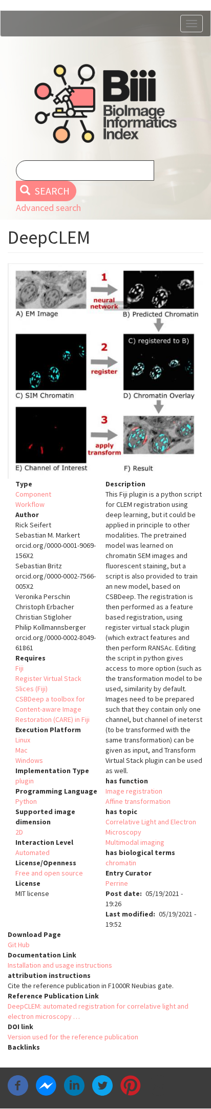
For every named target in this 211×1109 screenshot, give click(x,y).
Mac (21, 750)
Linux (22, 739)
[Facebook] (18, 1085)
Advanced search (48, 208)
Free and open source (49, 873)
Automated (32, 852)
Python (26, 801)
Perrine (117, 883)
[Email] (159, 1085)
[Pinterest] (130, 1085)
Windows (29, 760)
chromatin (121, 862)
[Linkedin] (74, 1085)
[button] (105, 371)
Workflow (30, 504)
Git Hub (19, 944)
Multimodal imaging (135, 842)
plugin (24, 780)
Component (33, 494)
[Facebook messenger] (46, 1085)
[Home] (105, 103)
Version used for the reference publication (73, 1036)
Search (51, 191)
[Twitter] (102, 1085)
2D (19, 832)
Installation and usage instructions (60, 965)
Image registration (134, 791)
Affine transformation (138, 801)
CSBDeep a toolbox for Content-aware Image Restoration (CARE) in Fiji (52, 709)
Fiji (19, 668)
